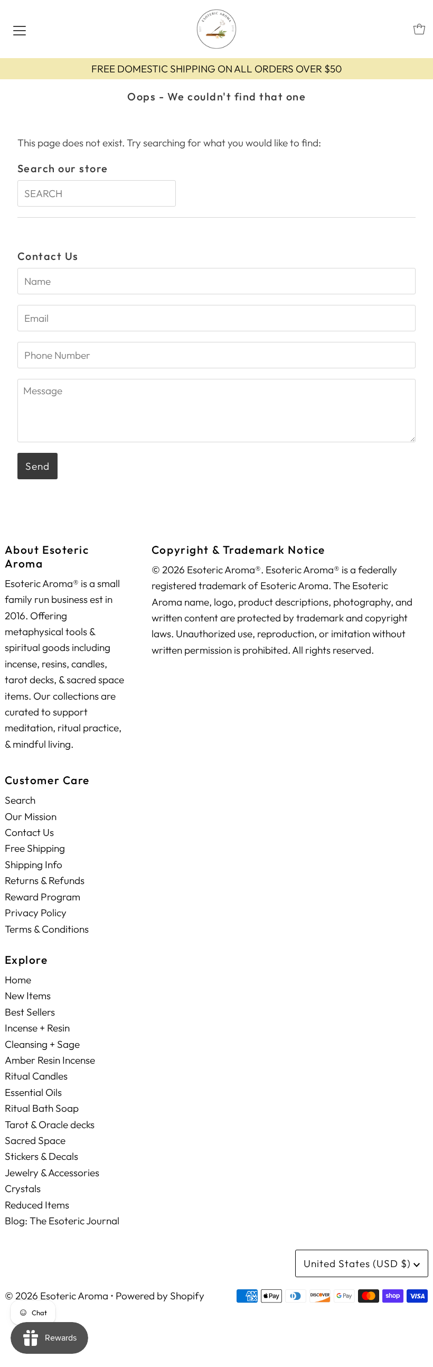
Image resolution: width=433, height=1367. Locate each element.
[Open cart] (419, 29)
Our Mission (31, 816)
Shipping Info (33, 864)
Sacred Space (35, 1140)
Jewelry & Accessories (52, 1172)
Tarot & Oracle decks (50, 1124)
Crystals (23, 1188)
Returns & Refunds (44, 880)
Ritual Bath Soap (42, 1108)
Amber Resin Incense (50, 1060)
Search (20, 800)
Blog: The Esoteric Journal (62, 1220)
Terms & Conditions (47, 929)
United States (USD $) (358, 1263)
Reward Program (42, 896)
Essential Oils (33, 1092)
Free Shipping (35, 848)
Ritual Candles (36, 1076)
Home (18, 979)
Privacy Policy (36, 912)
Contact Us (29, 832)
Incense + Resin (37, 1027)
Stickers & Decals (41, 1156)
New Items (28, 995)
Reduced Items (37, 1204)
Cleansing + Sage (42, 1044)
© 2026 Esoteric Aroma (56, 1295)
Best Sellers (30, 1012)
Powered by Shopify (160, 1295)
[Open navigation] (19, 29)
